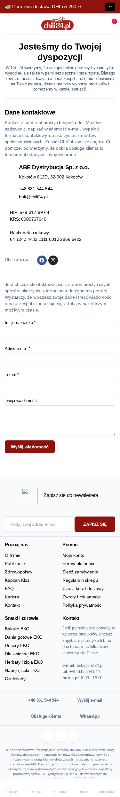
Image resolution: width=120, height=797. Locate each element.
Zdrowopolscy (18, 571)
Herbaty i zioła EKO (24, 662)
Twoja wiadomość (21, 400)
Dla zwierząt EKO (22, 653)
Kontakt (12, 605)
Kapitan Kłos (17, 580)
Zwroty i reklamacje (81, 596)
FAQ (9, 588)
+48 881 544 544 (36, 188)
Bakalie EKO (17, 628)
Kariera (12, 596)
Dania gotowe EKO (23, 637)
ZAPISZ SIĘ (95, 524)
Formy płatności (78, 563)
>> (110, 6)
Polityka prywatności (82, 605)
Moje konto (73, 555)
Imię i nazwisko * (20, 322)
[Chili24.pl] (57, 24)
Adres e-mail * (17, 348)
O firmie (12, 555)
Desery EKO (17, 645)
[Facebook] (42, 260)
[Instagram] (53, 260)
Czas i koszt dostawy (83, 588)
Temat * (12, 374)
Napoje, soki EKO (22, 670)
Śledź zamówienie (80, 571)
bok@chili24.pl (33, 196)
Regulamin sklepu (80, 580)
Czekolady (15, 678)
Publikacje (15, 563)
